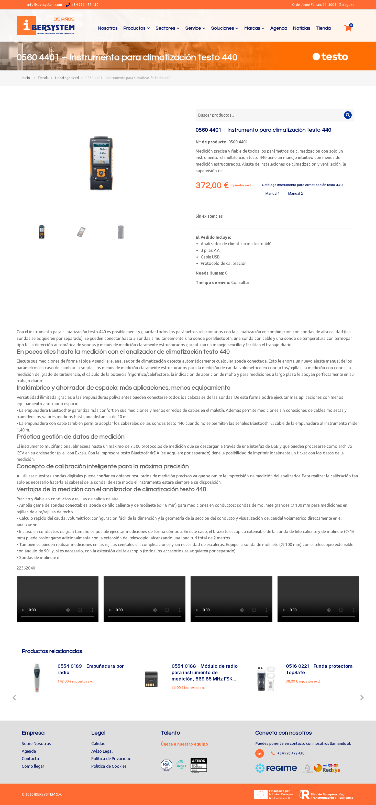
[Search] (348, 115)
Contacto (30, 758)
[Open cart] (348, 28)
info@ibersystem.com (44, 5)
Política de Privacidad (111, 758)
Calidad (98, 743)
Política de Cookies (109, 766)
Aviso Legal (102, 751)
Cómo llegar (33, 766)
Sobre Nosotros (36, 743)
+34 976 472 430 (85, 5)
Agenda (29, 751)
